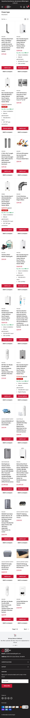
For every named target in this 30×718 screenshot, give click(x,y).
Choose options (22, 67)
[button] (7, 71)
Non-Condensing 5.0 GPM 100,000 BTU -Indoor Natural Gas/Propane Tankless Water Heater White (7, 97)
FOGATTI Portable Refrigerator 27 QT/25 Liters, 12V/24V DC (7, 566)
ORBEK (3, 90)
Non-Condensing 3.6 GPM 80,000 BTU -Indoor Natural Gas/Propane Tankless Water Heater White (22, 43)
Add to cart (7, 67)
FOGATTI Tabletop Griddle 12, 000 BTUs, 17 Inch (22, 515)
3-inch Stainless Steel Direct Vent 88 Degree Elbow (22, 198)
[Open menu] (2, 7)
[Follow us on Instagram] (5, 698)
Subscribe (7, 685)
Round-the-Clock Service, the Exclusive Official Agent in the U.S (15, 2)
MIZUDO (3, 36)
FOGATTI (19, 362)
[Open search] (21, 7)
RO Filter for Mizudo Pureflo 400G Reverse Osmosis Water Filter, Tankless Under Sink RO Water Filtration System (7, 607)
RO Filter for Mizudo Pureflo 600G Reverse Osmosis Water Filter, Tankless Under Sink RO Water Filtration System (7, 370)
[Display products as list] (27, 19)
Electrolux (20, 419)
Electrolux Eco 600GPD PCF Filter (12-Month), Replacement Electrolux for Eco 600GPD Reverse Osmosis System (22, 426)
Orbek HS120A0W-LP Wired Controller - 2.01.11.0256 (7, 422)
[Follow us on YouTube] (11, 698)
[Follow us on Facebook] (3, 698)
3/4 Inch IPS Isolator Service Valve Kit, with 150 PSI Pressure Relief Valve (22, 156)
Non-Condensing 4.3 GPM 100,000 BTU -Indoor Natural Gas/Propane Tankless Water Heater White (22, 259)
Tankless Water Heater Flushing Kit (7, 255)
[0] (27, 7)
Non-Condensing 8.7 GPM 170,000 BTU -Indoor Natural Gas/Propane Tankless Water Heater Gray (22, 369)
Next (25, 629)
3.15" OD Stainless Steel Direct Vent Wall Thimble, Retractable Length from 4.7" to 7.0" (22, 96)
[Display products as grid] (25, 19)
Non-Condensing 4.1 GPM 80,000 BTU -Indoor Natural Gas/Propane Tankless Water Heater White (7, 201)
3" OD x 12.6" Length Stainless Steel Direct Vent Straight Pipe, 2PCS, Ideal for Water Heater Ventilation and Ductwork (7, 159)
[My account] (24, 7)
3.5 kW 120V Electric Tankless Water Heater (22, 603)
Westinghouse (5, 461)
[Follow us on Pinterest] (8, 698)
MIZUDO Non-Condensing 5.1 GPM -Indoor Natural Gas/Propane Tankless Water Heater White (7, 315)
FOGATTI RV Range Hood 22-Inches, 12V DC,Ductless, (22, 565)
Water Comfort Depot (7, 419)
